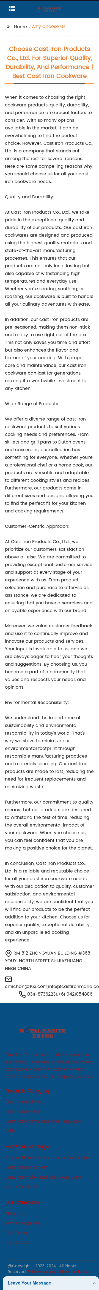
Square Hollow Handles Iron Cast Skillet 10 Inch (47, 1158)
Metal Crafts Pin (22, 1187)
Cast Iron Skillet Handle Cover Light (43, 1177)
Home (20, 26)
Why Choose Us (22, 1223)
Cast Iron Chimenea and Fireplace (43, 1121)
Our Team (16, 1233)
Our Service (17, 1242)
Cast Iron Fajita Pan (26, 1167)
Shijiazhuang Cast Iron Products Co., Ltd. (47, 1275)
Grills (10, 1131)
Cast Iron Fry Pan (23, 1111)
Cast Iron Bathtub (24, 1102)
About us (14, 1213)
